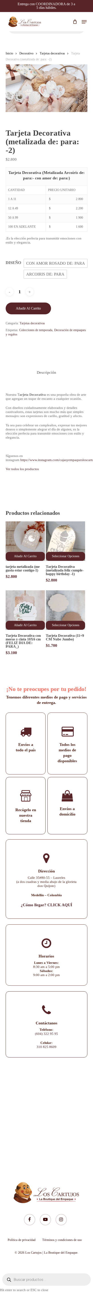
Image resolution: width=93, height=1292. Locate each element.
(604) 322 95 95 (46, 1034)
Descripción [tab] (46, 372)
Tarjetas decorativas (52, 53)
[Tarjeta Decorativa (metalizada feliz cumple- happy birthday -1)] (65, 541)
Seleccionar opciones (65, 556)
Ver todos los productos (22, 469)
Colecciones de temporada (35, 330)
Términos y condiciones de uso (62, 1240)
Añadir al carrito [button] (25, 556)
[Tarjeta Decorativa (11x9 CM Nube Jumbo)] (65, 610)
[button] (84, 22)
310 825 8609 (46, 1047)
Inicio (9, 53)
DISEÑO (13, 262)
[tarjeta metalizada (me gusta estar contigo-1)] (25, 541)
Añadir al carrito (28, 308)
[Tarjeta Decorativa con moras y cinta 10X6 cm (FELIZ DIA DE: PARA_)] (25, 610)
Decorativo (26, 53)
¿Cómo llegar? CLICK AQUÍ (46, 905)
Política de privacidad (21, 1240)
